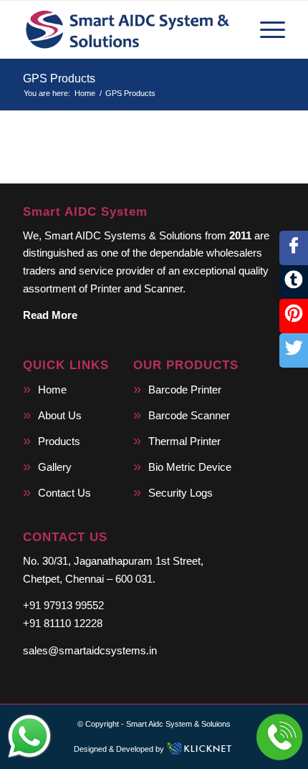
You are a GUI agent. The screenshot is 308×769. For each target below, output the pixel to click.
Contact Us (64, 493)
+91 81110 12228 (62, 623)
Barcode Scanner (189, 415)
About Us (60, 415)
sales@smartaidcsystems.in (90, 650)
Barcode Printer (184, 389)
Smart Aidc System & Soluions (178, 724)
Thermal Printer (184, 441)
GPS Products (59, 78)
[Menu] (265, 29)
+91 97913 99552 (63, 605)
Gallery (55, 467)
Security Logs (180, 493)
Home (52, 389)
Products (59, 441)
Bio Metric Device (189, 467)
